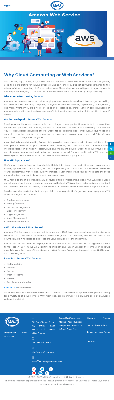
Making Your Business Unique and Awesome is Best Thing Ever (70, 325)
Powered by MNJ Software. (69, 318)
